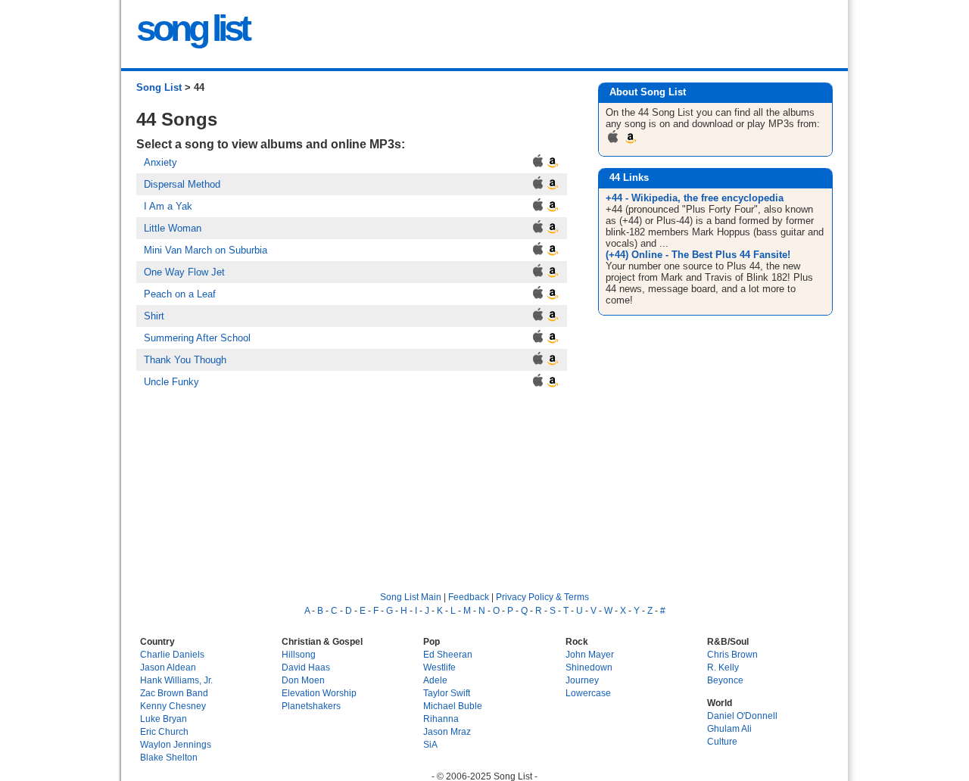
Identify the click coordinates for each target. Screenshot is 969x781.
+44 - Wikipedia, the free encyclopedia (695, 198)
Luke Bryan (163, 718)
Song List (159, 87)
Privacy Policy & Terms (542, 597)
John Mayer (590, 654)
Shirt (154, 316)
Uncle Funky (171, 381)
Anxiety (160, 162)
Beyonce (725, 680)
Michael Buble (452, 706)
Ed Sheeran (447, 654)
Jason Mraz (447, 731)
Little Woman (172, 228)
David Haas (306, 667)
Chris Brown (732, 654)
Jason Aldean (168, 667)
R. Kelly (723, 667)
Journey (582, 680)
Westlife (439, 667)
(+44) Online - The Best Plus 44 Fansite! (698, 254)
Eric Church (164, 731)
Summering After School (197, 338)
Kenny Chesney (173, 706)
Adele (435, 680)
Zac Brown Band (174, 693)
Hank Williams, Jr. (176, 680)
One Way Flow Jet (184, 272)
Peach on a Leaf (180, 294)
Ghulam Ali (729, 728)
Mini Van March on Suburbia (205, 250)
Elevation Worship (319, 693)
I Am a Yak (168, 206)
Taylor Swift (446, 693)
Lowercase (588, 693)
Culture (722, 741)
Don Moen (303, 680)
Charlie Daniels (172, 654)
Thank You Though (185, 360)
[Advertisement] (717, 440)
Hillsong (299, 654)
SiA (430, 744)
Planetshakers (311, 706)
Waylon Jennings (175, 744)
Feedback (468, 597)
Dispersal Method (182, 184)
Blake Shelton (169, 757)
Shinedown (589, 667)
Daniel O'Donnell (742, 715)
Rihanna (441, 718)
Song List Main (410, 597)
